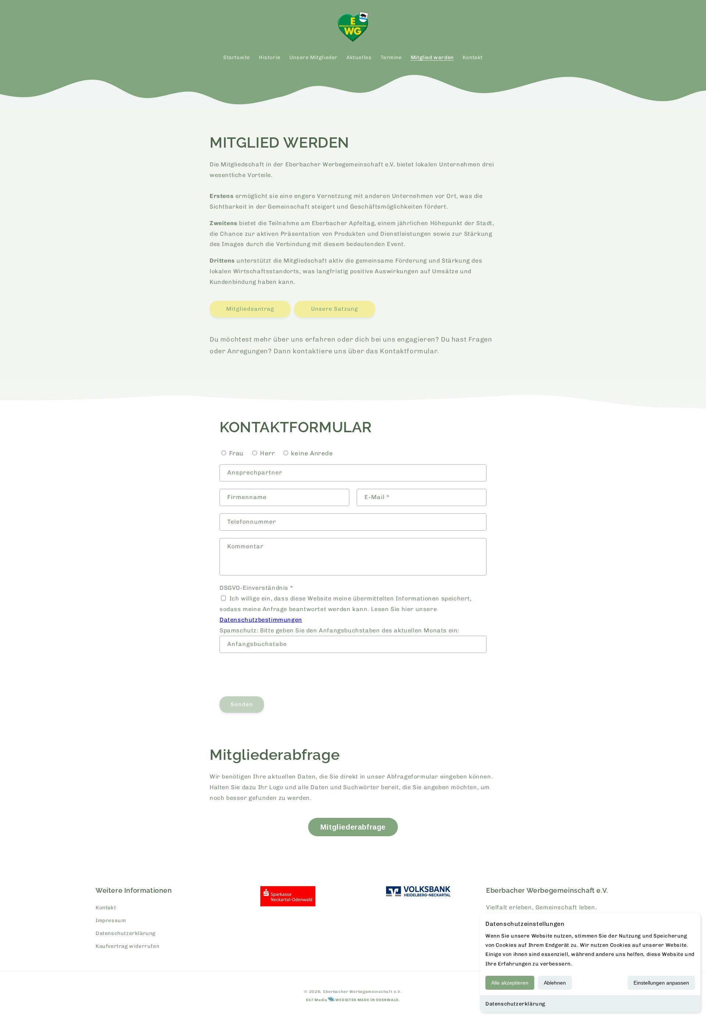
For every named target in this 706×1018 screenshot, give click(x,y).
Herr (267, 453)
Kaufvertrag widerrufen (127, 946)
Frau (236, 453)
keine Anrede (312, 453)
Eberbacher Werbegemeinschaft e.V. (362, 991)
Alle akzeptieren (509, 983)
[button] (104, 27)
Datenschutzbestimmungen (261, 619)
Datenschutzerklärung (515, 1004)
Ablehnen (555, 983)
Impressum (111, 920)
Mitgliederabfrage (353, 827)
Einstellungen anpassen (661, 983)
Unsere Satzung (334, 309)
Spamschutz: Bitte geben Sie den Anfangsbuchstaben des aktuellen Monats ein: (339, 630)
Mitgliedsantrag (250, 309)
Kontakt (106, 908)
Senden (242, 704)
